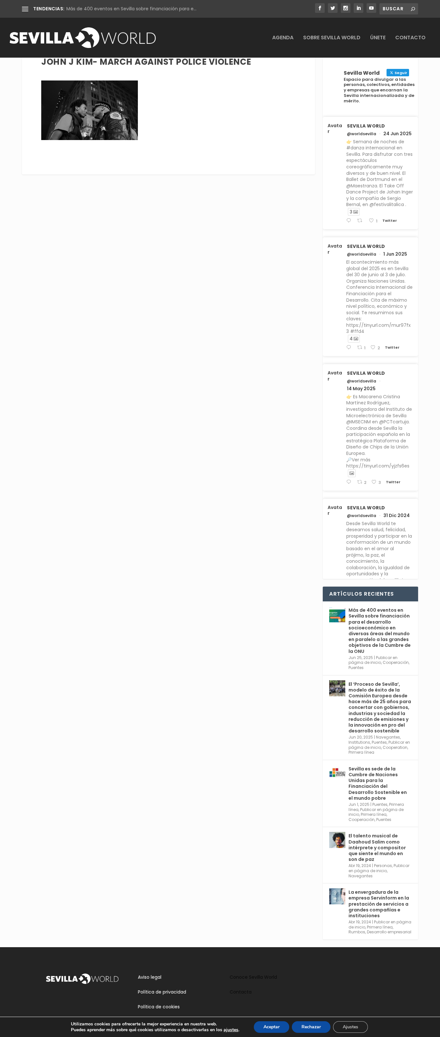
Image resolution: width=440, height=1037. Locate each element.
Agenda (282, 38)
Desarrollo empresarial (389, 932)
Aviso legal (149, 977)
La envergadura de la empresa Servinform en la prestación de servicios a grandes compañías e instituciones (379, 904)
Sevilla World (366, 126)
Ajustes (350, 1027)
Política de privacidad (162, 992)
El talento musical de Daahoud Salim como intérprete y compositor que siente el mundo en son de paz (377, 848)
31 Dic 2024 (396, 515)
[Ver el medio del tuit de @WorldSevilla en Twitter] (352, 473)
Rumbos (357, 932)
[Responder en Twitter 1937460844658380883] (350, 220)
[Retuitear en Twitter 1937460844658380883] (361, 220)
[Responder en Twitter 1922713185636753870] (350, 482)
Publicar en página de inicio (373, 660)
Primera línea (361, 752)
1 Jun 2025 (395, 254)
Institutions (359, 742)
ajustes (231, 1030)
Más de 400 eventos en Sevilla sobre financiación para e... (131, 8)
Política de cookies (159, 1007)
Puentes (356, 667)
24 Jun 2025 (397, 133)
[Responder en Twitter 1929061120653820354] (350, 347)
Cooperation (395, 747)
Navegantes (388, 737)
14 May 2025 (361, 388)
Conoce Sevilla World (253, 977)
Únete (378, 38)
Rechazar (311, 1027)
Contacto (410, 38)
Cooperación (396, 662)
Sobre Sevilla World (331, 38)
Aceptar (271, 1027)
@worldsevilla (361, 134)
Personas (383, 865)
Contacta (241, 992)
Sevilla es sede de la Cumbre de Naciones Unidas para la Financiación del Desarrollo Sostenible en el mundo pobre (378, 783)
